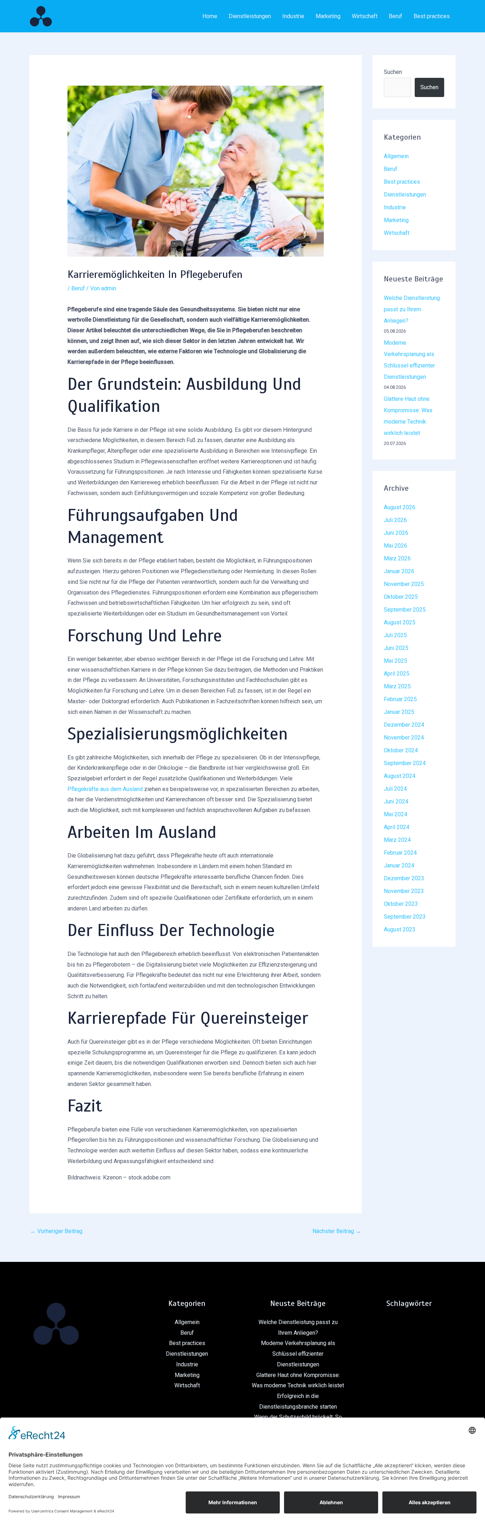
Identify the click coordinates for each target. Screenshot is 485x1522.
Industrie (293, 16)
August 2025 (399, 622)
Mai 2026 (395, 545)
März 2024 (397, 840)
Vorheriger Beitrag (56, 1231)
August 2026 (399, 507)
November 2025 (404, 584)
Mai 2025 (395, 660)
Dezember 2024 (404, 724)
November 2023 (404, 891)
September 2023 (405, 916)
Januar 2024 (399, 865)
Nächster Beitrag (336, 1231)
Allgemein (396, 156)
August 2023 (399, 929)
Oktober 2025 (401, 596)
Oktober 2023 (401, 903)
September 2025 (405, 609)
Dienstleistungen (250, 16)
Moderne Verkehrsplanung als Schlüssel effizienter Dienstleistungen (298, 1353)
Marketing (328, 16)
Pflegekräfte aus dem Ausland (105, 789)
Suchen (393, 72)
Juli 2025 (395, 635)
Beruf (395, 16)
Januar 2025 (399, 712)
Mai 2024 (395, 814)
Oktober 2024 (401, 750)
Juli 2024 (395, 788)
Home (209, 16)
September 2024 (405, 763)
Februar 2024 (400, 852)
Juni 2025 (396, 648)
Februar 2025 (400, 699)
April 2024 (396, 827)
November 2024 (404, 737)
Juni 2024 (396, 801)
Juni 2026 (396, 532)
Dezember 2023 (404, 878)
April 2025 (396, 673)
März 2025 (397, 686)
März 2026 (397, 558)
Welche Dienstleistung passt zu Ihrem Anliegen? (412, 309)
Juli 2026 (395, 520)
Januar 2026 (399, 571)
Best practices (432, 16)
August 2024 (399, 776)
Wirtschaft (364, 16)
